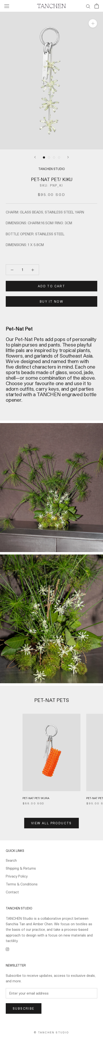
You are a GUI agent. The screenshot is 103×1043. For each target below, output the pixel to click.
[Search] (88, 6)
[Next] (68, 157)
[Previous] (35, 157)
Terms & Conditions (22, 884)
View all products (51, 823)
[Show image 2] (49, 157)
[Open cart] (97, 6)
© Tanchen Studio (51, 1032)
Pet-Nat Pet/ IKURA (36, 798)
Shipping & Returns (21, 868)
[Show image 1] (44, 157)
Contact (12, 892)
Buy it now (51, 301)
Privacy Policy (17, 876)
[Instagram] (7, 949)
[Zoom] (93, 23)
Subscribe (23, 1008)
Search (11, 860)
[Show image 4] (59, 157)
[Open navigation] (6, 6)
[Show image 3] (54, 157)
